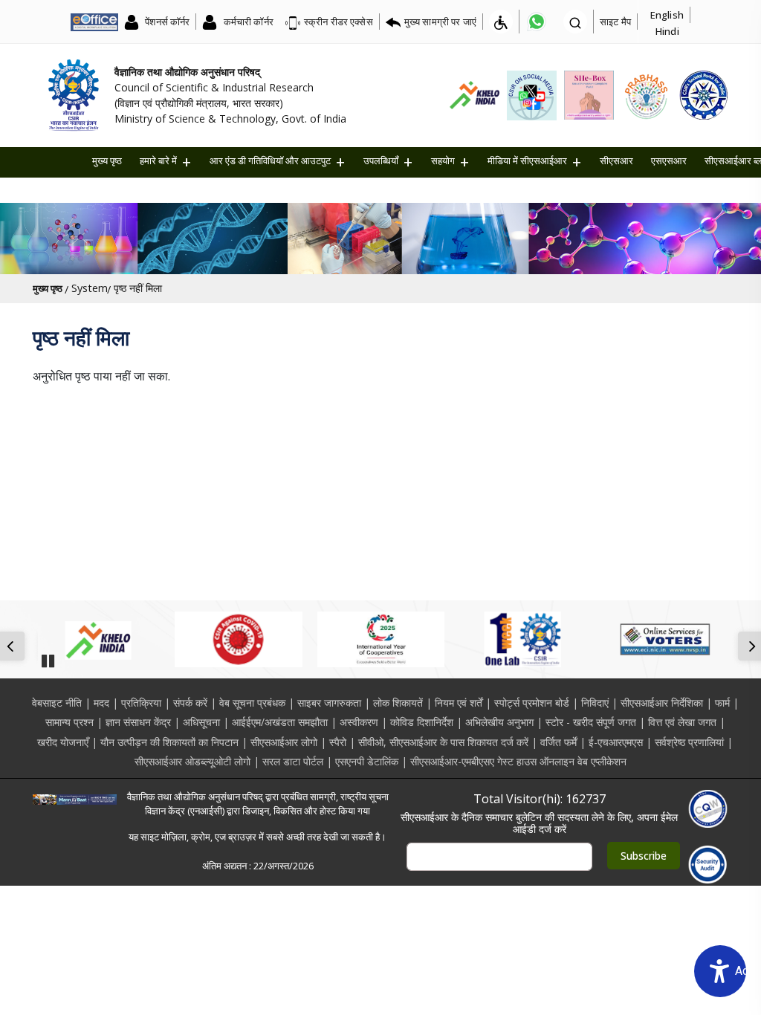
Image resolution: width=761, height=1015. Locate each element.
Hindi (667, 31)
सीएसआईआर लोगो (283, 742)
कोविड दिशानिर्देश (421, 722)
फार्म (722, 702)
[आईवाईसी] (380, 639)
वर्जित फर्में (558, 742)
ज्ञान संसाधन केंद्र (138, 722)
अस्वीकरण (359, 722)
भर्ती (215, 188)
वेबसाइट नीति (57, 702)
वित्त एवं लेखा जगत (682, 722)
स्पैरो (337, 742)
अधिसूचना (201, 722)
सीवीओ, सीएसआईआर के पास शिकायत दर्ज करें (443, 742)
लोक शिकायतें (398, 702)
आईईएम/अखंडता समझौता (280, 722)
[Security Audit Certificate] (707, 864)
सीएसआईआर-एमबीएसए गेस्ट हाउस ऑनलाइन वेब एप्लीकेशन (518, 761)
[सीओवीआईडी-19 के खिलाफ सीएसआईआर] (238, 639)
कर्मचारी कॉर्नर (247, 21)
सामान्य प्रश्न (69, 722)
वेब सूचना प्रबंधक (252, 702)
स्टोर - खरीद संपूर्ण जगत (590, 722)
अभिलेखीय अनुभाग (499, 722)
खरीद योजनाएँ (62, 742)
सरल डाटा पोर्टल (292, 761)
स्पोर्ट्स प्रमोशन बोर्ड (531, 702)
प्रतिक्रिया (141, 702)
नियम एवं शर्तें (458, 702)
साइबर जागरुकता (329, 702)
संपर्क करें (190, 702)
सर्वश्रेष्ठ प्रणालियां (689, 742)
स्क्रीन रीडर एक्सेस (338, 21)
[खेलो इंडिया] (96, 639)
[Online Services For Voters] (664, 639)
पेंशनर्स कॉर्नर (166, 21)
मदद (101, 702)
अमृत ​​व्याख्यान (263, 188)
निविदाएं (595, 702)
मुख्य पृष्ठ (107, 160)
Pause (47, 656)
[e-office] (94, 21)
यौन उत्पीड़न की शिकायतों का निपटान (169, 742)
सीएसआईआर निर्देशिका (662, 702)
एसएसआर (669, 160)
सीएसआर (616, 160)
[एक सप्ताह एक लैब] (522, 639)
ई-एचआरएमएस (616, 742)
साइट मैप (615, 21)
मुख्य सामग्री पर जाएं (440, 21)
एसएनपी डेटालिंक (366, 761)
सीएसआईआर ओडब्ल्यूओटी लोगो (192, 761)
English (667, 15)
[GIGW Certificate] (707, 809)
